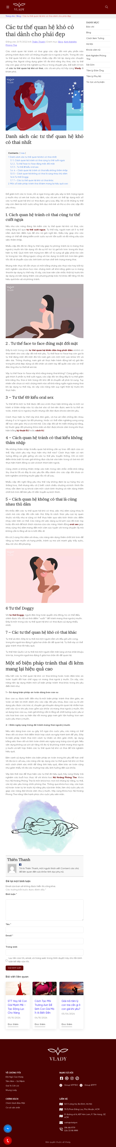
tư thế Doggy (16, 615)
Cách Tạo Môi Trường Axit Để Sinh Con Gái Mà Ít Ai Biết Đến (44, 1007)
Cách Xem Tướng (95, 38)
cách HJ (39, 431)
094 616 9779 (69, 1128)
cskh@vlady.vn (70, 1123)
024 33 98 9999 (71, 1131)
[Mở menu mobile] (8, 7)
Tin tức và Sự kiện (95, 82)
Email (9, 936)
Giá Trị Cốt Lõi (12, 1086)
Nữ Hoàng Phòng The (65, 777)
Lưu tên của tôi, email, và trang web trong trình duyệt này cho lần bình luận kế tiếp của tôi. (45, 960)
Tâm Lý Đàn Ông (95, 71)
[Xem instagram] (72, 1078)
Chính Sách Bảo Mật (15, 1103)
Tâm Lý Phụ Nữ (93, 76)
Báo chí (90, 27)
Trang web (11, 947)
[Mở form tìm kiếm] (106, 7)
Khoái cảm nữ (93, 50)
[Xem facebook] (61, 1078)
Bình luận (11, 894)
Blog (60, 42)
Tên (8, 924)
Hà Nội (89, 44)
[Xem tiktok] (77, 1078)
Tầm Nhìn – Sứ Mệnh (15, 1081)
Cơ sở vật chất (13, 1108)
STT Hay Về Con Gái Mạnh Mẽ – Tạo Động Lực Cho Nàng (17, 1007)
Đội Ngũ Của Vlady (14, 1077)
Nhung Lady (11, 1090)
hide (23, 153)
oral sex (74, 524)
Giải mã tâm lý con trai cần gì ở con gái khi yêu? (71, 1005)
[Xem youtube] (66, 1078)
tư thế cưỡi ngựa (35, 230)
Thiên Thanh (38, 42)
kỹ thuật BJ (22, 431)
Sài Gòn (90, 65)
